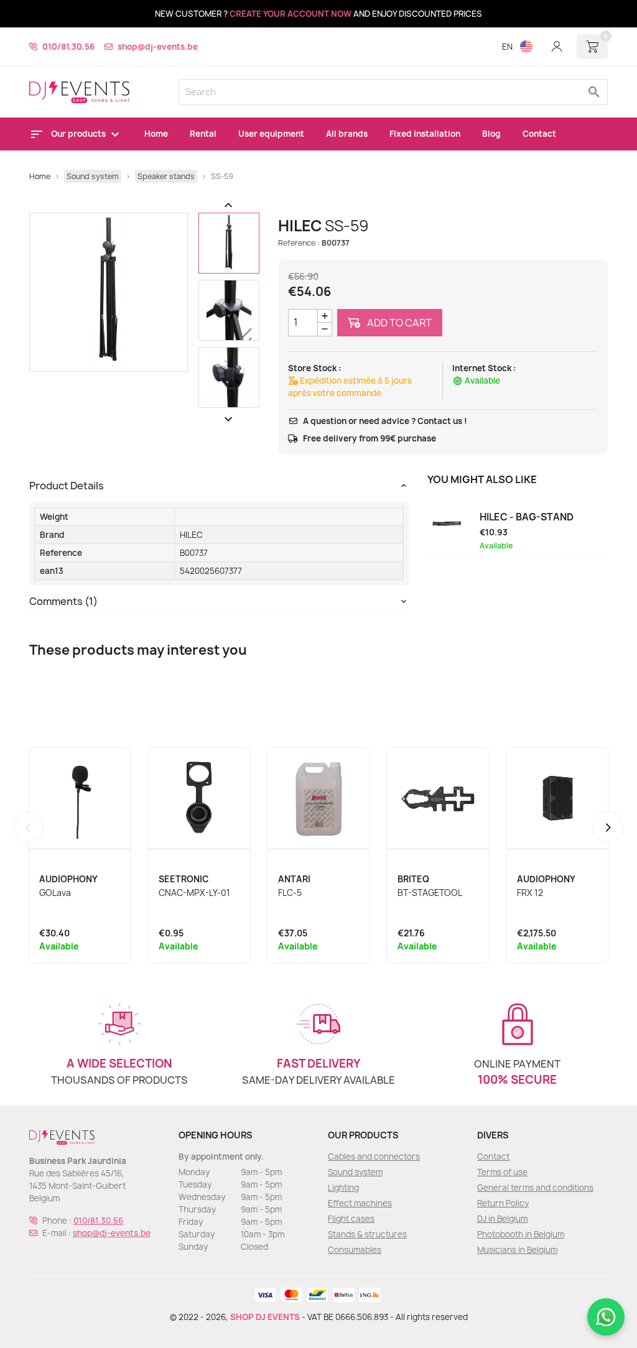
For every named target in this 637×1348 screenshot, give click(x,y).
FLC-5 (290, 892)
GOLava (55, 892)
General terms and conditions (535, 1187)
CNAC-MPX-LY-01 (194, 892)
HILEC (191, 534)
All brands (347, 133)
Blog (491, 133)
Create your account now (290, 13)
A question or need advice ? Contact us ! (385, 421)
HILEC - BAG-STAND (527, 517)
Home (156, 133)
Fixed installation (424, 133)
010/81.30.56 (68, 46)
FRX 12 (530, 892)
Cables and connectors (374, 1156)
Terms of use (502, 1172)
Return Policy (503, 1203)
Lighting (343, 1187)
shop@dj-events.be (158, 46)
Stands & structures (367, 1234)
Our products (79, 133)
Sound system (355, 1172)
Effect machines (360, 1203)
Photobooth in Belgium (520, 1234)
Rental (203, 133)
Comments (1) (63, 601)
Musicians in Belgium (517, 1249)
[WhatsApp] (606, 1317)
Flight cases (351, 1218)
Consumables (354, 1249)
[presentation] (29, 826)
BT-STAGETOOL (430, 892)
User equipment (271, 133)
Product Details (66, 485)
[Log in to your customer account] (557, 46)
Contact (539, 133)
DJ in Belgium (502, 1218)
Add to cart (398, 323)
